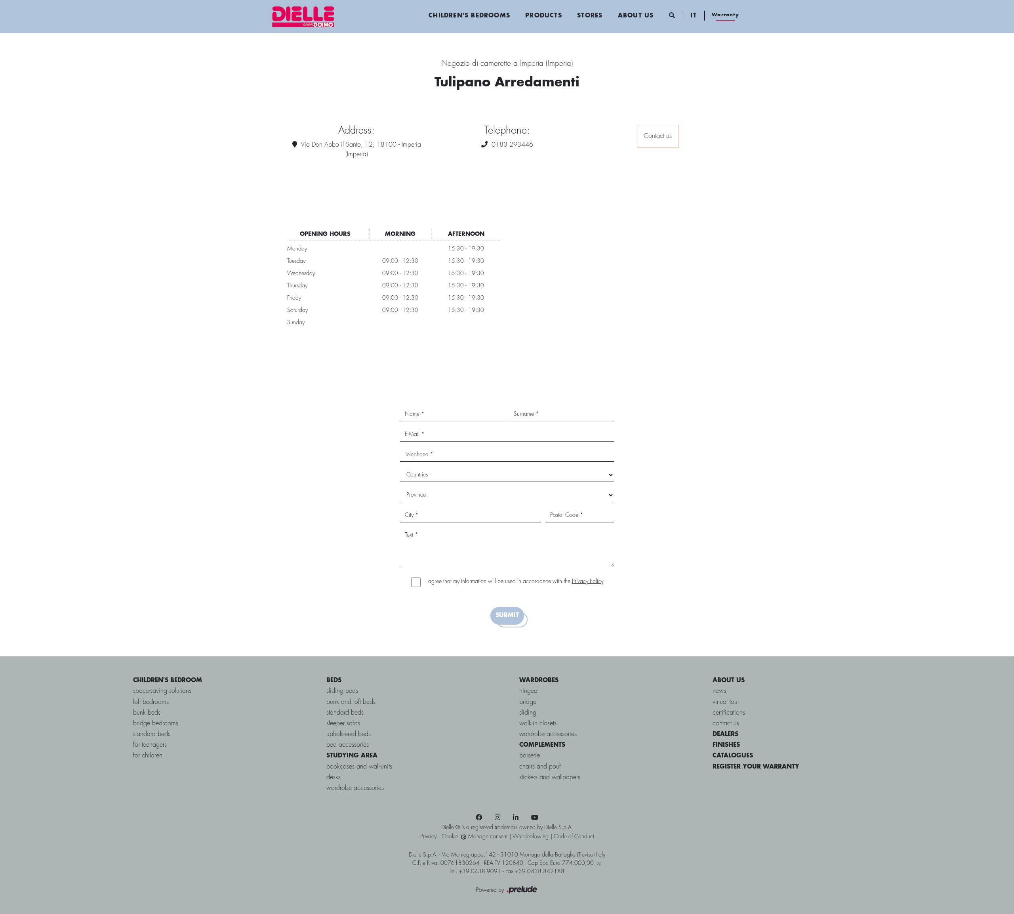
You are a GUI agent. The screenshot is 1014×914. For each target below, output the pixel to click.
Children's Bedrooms (469, 16)
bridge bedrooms (155, 723)
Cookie (450, 837)
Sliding (527, 712)
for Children (147, 755)
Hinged (528, 691)
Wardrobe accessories (355, 788)
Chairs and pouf (540, 766)
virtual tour (726, 702)
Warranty (725, 14)
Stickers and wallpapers (549, 777)
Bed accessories (347, 745)
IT (693, 16)
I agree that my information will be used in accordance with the (514, 581)
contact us (726, 723)
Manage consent (487, 837)
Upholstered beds (348, 734)
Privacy (428, 837)
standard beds (151, 734)
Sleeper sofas (343, 723)
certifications (729, 712)
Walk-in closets (538, 723)
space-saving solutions (162, 691)
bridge (527, 702)
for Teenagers (150, 745)
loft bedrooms (151, 702)
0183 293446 (512, 144)
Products (543, 16)
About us (636, 16)
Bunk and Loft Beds (350, 702)
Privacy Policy (587, 581)
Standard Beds (345, 712)
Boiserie (529, 755)
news (719, 691)
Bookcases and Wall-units (359, 766)
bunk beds (146, 712)
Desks (333, 777)
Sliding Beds (342, 691)
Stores (589, 16)
